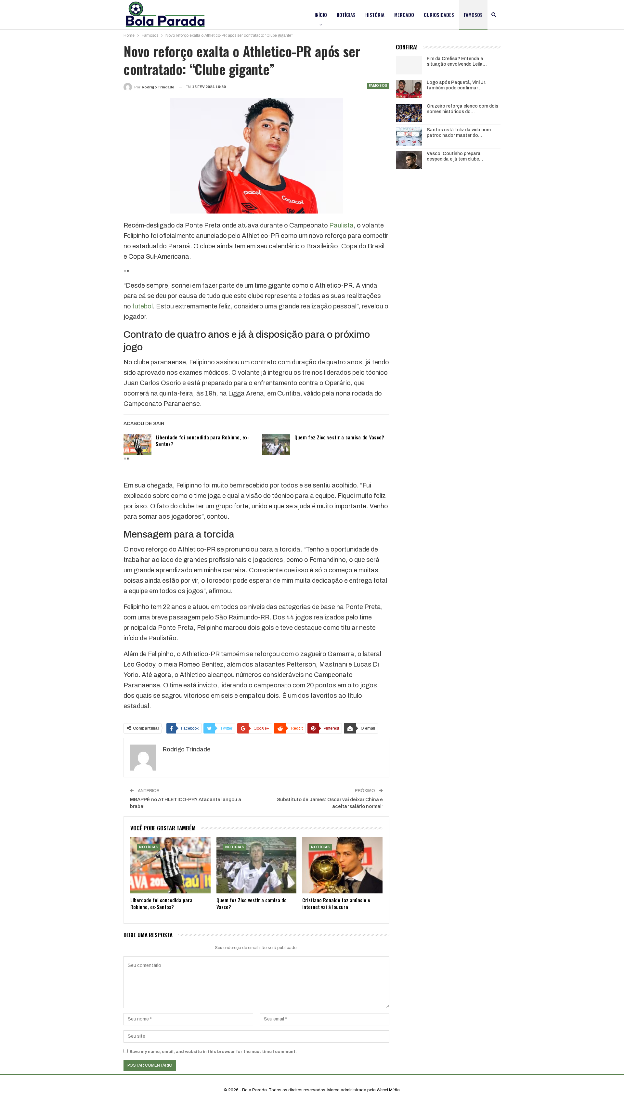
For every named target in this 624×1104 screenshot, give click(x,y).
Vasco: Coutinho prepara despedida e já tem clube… (455, 156)
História (374, 14)
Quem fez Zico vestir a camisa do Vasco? (339, 437)
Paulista (341, 225)
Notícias (346, 14)
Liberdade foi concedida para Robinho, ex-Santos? (202, 440)
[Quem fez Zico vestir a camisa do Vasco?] (276, 444)
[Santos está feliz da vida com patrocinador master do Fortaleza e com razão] (409, 136)
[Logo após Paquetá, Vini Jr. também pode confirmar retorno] (409, 89)
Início (321, 14)
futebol (142, 306)
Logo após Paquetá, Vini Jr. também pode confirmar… (456, 85)
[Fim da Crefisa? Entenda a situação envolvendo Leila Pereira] (409, 65)
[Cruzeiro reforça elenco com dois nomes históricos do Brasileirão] (409, 113)
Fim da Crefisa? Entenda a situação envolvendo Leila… (457, 61)
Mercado (404, 14)
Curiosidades (439, 14)
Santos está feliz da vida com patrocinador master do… (459, 132)
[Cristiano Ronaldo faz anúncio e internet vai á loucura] (342, 865)
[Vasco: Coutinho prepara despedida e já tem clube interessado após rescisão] (409, 160)
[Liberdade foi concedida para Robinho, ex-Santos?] (137, 444)
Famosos (473, 14)
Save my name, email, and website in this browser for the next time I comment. (213, 1051)
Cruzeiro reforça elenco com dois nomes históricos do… (462, 109)
